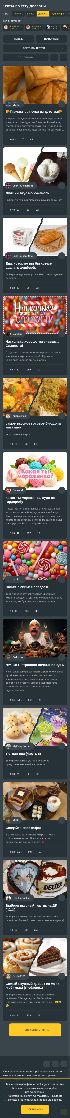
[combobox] (35, 48)
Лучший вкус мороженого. (28, 193)
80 (28, 288)
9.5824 (15, 774)
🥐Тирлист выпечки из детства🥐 (34, 111)
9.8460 (15, 369)
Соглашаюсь (35, 1109)
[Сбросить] (63, 57)
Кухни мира (58, 13)
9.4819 (15, 210)
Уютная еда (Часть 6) (23, 754)
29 (26, 930)
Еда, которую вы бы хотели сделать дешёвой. (29, 265)
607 (30, 852)
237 (29, 533)
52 (28, 774)
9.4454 (15, 1015)
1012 (14, 930)
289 (29, 369)
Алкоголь (18, 13)
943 (30, 700)
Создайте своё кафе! (23, 828)
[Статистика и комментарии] (61, 104)
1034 (14, 611)
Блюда (30, 13)
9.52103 (16, 852)
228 (29, 1015)
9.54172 (16, 700)
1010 (14, 444)
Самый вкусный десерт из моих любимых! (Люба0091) (32, 986)
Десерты (43, 13)
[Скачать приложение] (63, 1064)
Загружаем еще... (37, 1029)
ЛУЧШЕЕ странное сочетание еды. (35, 665)
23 (26, 444)
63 (28, 210)
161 (27, 611)
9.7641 (15, 533)
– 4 (13, 139)
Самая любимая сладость (27, 587)
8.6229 (15, 288)
